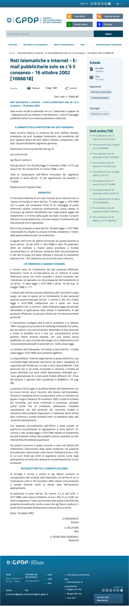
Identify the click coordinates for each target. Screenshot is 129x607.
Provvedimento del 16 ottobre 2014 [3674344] (104, 164)
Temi (82, 44)
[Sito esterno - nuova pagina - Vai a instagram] (107, 590)
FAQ (50, 578)
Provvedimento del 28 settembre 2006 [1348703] (106, 209)
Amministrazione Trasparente (109, 44)
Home (12, 53)
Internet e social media (101, 91)
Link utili (71, 597)
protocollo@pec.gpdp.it (36, 594)
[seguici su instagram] (95, 3)
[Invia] (108, 34)
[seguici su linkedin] (91, 3)
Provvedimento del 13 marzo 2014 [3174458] (104, 182)
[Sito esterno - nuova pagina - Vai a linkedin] (103, 590)
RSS (50, 583)
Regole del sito (74, 589)
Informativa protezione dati (77, 576)
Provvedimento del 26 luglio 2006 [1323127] (106, 173)
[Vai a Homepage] (25, 565)
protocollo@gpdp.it (15, 594)
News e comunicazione (64, 44)
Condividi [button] (73, 88)
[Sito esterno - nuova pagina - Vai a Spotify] (121, 590)
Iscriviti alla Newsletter (103, 599)
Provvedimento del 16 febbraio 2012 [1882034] (105, 218)
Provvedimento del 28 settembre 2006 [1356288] (106, 155)
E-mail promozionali (99, 97)
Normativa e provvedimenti (35, 44)
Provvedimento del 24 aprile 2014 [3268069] (106, 200)
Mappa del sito (74, 593)
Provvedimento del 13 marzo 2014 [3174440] (104, 137)
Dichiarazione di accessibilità (73, 584)
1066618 (99, 71)
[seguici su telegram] (102, 3)
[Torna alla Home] (34, 19)
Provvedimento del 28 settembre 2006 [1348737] (106, 191)
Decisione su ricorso (100, 113)
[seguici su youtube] (99, 3)
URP (50, 574)
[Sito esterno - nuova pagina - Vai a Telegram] (114, 590)
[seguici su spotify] (109, 3)
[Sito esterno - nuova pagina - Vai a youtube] (110, 590)
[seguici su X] (106, 3)
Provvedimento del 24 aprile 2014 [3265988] (106, 146)
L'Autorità (12, 44)
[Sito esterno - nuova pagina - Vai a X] (118, 590)
